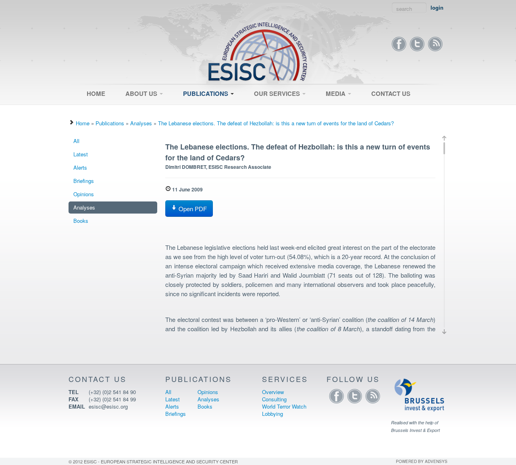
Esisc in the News (343, 110)
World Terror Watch (284, 406)
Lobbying (272, 413)
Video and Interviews (346, 107)
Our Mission (136, 107)
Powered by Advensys (421, 461)
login (437, 7)
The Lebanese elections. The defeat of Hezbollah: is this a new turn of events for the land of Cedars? (276, 123)
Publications (206, 93)
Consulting (262, 110)
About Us (142, 93)
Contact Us (390, 93)
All (182, 107)
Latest (186, 110)
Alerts (80, 167)
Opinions (83, 194)
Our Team (133, 110)
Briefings (83, 181)
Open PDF (192, 208)
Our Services (278, 93)
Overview (261, 107)
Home (96, 93)
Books (80, 220)
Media (336, 93)
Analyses (141, 123)
